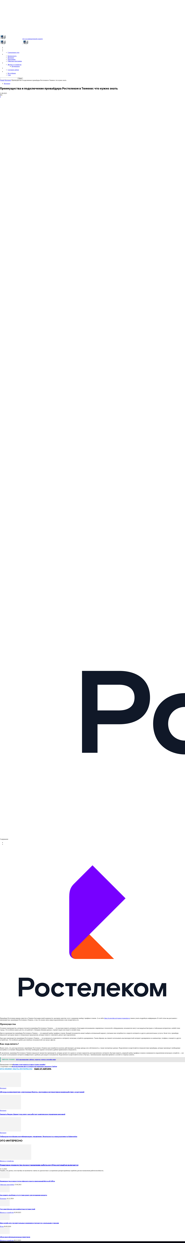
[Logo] (11, 44)
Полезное (3, 1198)
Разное (6, 71)
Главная (6, 47)
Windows (7, 54)
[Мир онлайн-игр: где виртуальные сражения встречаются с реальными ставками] (5, 1219)
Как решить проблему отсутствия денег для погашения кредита (23, 1195)
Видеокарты (16, 66)
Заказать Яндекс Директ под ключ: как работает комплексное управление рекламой (32, 1114)
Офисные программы (15, 61)
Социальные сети (13, 52)
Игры (5, 49)
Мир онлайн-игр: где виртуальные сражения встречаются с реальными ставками (29, 1223)
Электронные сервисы (12, 51)
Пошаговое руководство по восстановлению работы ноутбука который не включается (39, 1165)
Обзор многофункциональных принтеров (15, 1237)
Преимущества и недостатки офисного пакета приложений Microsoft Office (27, 1181)
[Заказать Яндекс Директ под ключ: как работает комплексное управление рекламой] (10, 1109)
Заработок (7, 68)
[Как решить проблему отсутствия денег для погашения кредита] (5, 1191)
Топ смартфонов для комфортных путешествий (17, 1209)
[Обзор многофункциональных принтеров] (5, 1233)
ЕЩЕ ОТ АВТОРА (42, 1069)
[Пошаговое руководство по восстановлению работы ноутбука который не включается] (15, 1159)
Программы (12, 59)
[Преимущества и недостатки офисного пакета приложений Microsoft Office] (5, 1178)
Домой (2, 80)
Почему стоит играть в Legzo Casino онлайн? (29, 1064)
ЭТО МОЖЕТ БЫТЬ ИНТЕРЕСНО (16, 1069)
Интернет (11, 57)
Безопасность (12, 56)
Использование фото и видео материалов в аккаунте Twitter (34, 1066)
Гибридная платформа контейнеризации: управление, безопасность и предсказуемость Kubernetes (38, 1136)
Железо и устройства (14, 64)
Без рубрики (12, 73)
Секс (9, 75)
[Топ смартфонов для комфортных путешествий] (5, 1205)
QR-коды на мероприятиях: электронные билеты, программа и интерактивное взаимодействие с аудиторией (42, 1092)
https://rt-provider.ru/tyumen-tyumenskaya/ (117, 1018)
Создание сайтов (13, 70)
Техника (6, 63)
